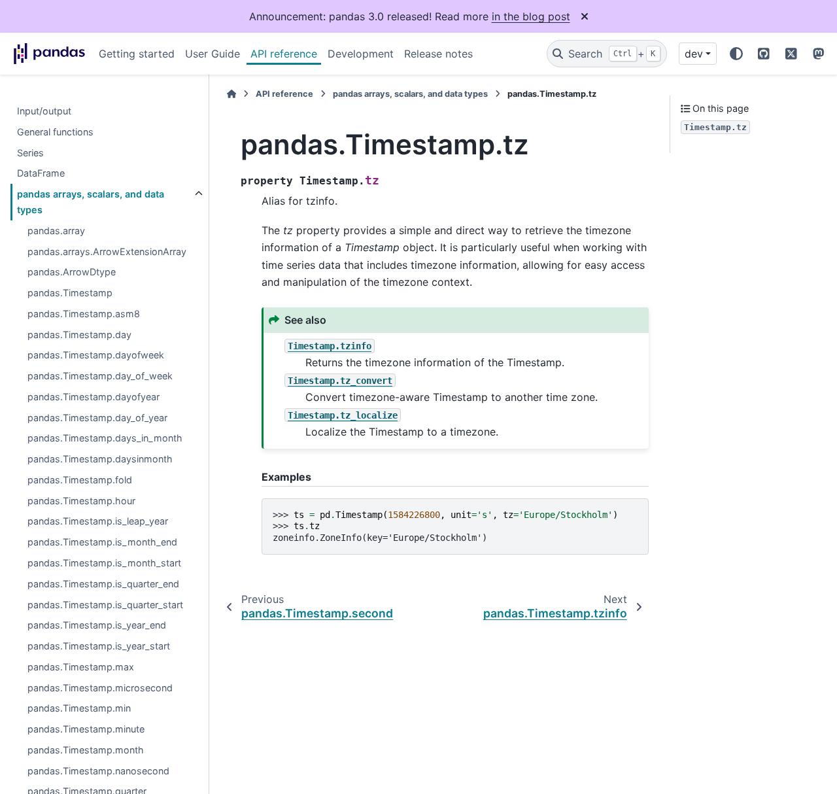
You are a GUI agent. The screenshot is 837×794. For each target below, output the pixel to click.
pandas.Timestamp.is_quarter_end (103, 583)
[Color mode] (736, 54)
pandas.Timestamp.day (79, 334)
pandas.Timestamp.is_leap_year (97, 521)
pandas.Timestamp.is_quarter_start (105, 604)
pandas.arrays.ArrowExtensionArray (106, 251)
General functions (55, 131)
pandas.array (56, 230)
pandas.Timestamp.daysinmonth (100, 458)
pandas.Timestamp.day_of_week (100, 375)
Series (30, 152)
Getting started (137, 53)
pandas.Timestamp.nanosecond (98, 770)
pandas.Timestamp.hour (81, 500)
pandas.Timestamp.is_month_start (104, 562)
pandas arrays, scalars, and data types (90, 201)
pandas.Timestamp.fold (79, 479)
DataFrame (41, 173)
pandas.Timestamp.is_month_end (102, 541)
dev (694, 53)
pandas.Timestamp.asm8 (83, 313)
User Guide (212, 53)
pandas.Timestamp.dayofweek (95, 355)
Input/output (44, 110)
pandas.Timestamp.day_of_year (97, 417)
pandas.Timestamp (69, 292)
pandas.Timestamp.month (85, 749)
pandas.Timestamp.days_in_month (104, 438)
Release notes (438, 53)
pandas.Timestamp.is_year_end (96, 625)
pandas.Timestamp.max (80, 666)
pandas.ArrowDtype (71, 272)
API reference (283, 53)
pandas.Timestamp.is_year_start (98, 645)
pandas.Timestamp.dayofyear (93, 396)
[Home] (231, 94)
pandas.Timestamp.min (79, 708)
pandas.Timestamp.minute (86, 728)
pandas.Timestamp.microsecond (100, 687)
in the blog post (531, 16)
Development (361, 53)
